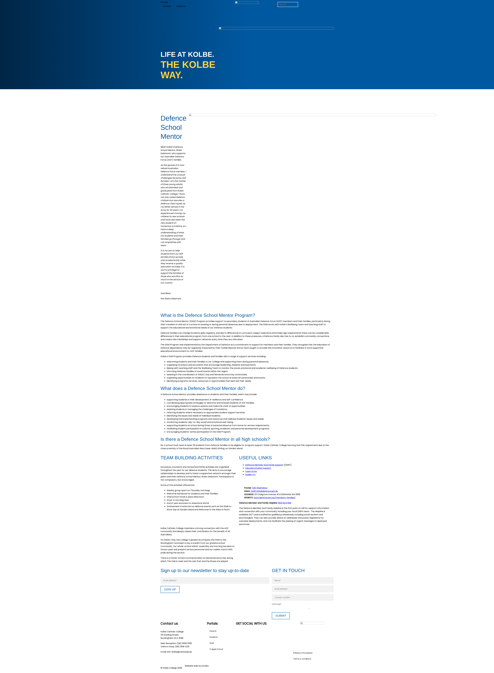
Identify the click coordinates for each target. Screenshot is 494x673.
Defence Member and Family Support (264, 464)
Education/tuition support (258, 468)
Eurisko (205, 665)
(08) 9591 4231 (182, 646)
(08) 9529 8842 (259, 487)
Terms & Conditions (302, 659)
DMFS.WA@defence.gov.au (264, 491)
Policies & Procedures (302, 653)
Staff (212, 643)
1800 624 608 (284, 502)
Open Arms (251, 471)
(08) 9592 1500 (184, 643)
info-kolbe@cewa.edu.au (179, 651)
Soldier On (250, 474)
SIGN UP (170, 589)
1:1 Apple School (216, 649)
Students (180, 6)
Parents (167, 6)
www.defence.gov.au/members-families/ (274, 497)
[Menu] (281, 9)
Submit (280, 615)
